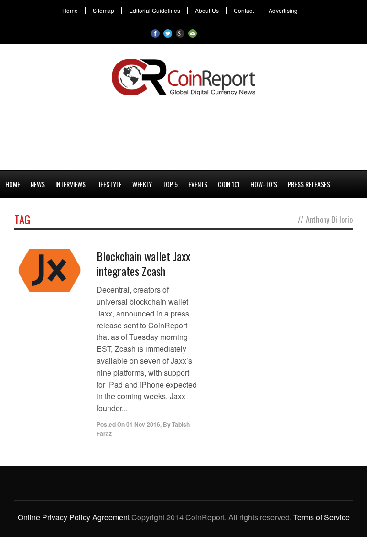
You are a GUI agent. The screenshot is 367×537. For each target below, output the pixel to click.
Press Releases (309, 184)
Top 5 (170, 184)
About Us (207, 10)
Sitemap (103, 10)
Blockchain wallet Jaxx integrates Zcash (143, 263)
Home (70, 10)
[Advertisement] (183, 131)
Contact (244, 10)
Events (197, 184)
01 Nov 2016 (143, 424)
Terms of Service (321, 517)
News (38, 184)
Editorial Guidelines (154, 10)
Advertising (283, 10)
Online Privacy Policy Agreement (74, 517)
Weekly (142, 184)
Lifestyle (109, 184)
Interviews (70, 184)
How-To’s (263, 184)
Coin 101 (229, 184)
